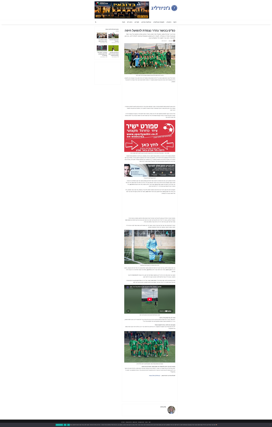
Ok (68, 424)
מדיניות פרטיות (59, 424)
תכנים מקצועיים (141, 422)
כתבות (169, 22)
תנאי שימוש (135, 422)
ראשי (174, 22)
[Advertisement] (149, 94)
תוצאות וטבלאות (159, 22)
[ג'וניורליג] (164, 8)
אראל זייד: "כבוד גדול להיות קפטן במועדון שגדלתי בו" (102, 54)
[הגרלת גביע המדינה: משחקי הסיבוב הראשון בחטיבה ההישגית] (113, 48)
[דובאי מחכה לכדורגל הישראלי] (113, 35)
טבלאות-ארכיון (146, 22)
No (65, 424)
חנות (123, 22)
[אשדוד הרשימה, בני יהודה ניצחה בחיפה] (102, 35)
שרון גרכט (171, 40)
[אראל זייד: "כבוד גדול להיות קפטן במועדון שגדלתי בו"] (102, 48)
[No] (270, 425)
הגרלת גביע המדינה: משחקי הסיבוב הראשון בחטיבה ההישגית (114, 54)
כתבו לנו (129, 22)
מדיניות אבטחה (129, 422)
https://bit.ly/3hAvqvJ (154, 375)
